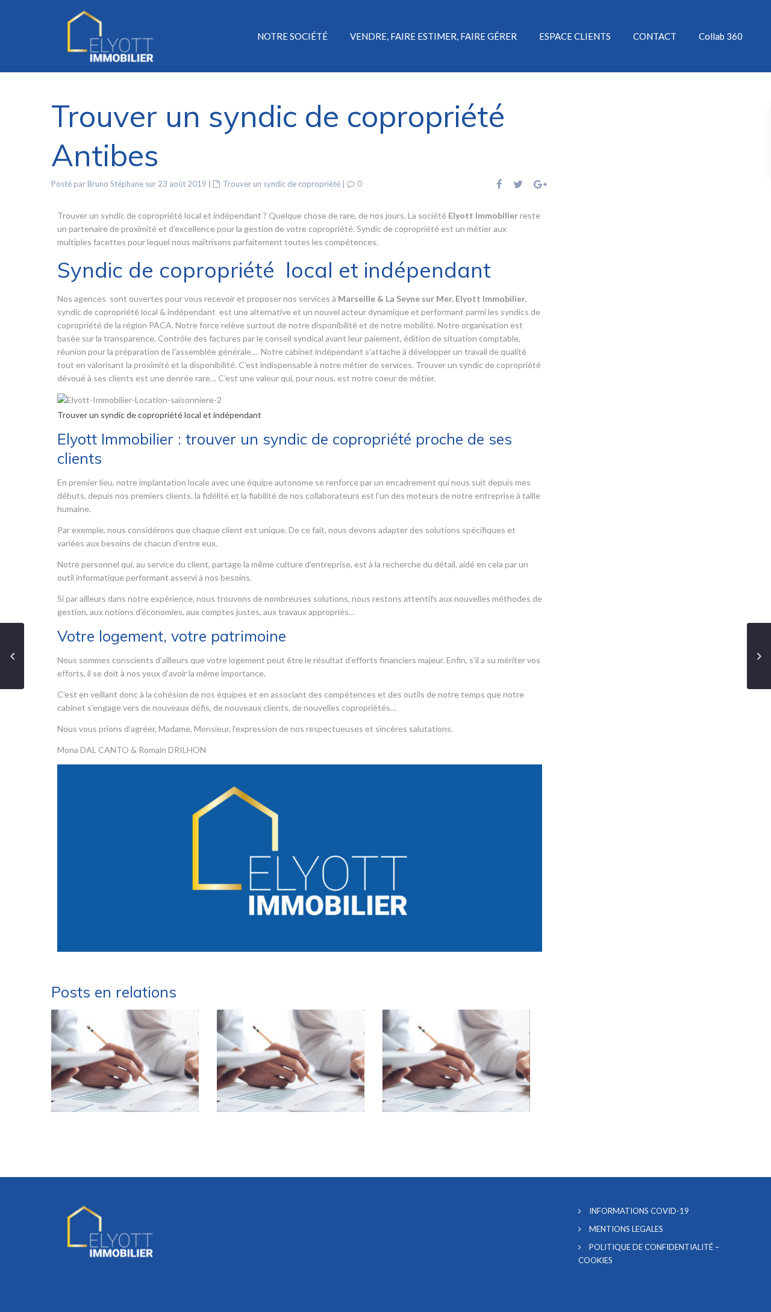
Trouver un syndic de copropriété (281, 184)
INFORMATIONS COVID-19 (639, 1211)
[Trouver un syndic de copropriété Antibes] (139, 399)
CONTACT (654, 36)
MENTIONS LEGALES (626, 1229)
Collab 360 (721, 36)
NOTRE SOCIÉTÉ (292, 36)
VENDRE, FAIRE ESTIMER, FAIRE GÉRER (433, 36)
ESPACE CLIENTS (575, 36)
